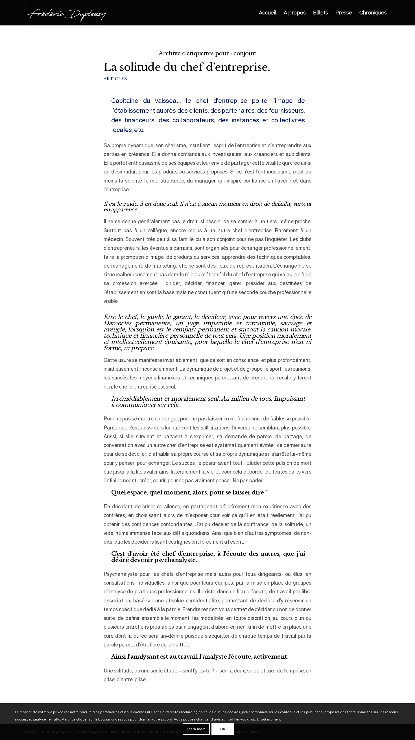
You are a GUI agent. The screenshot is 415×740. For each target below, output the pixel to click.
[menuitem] (267, 12)
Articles (115, 78)
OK (222, 729)
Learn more (196, 729)
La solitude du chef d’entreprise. (187, 67)
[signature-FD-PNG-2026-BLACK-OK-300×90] (67, 12)
